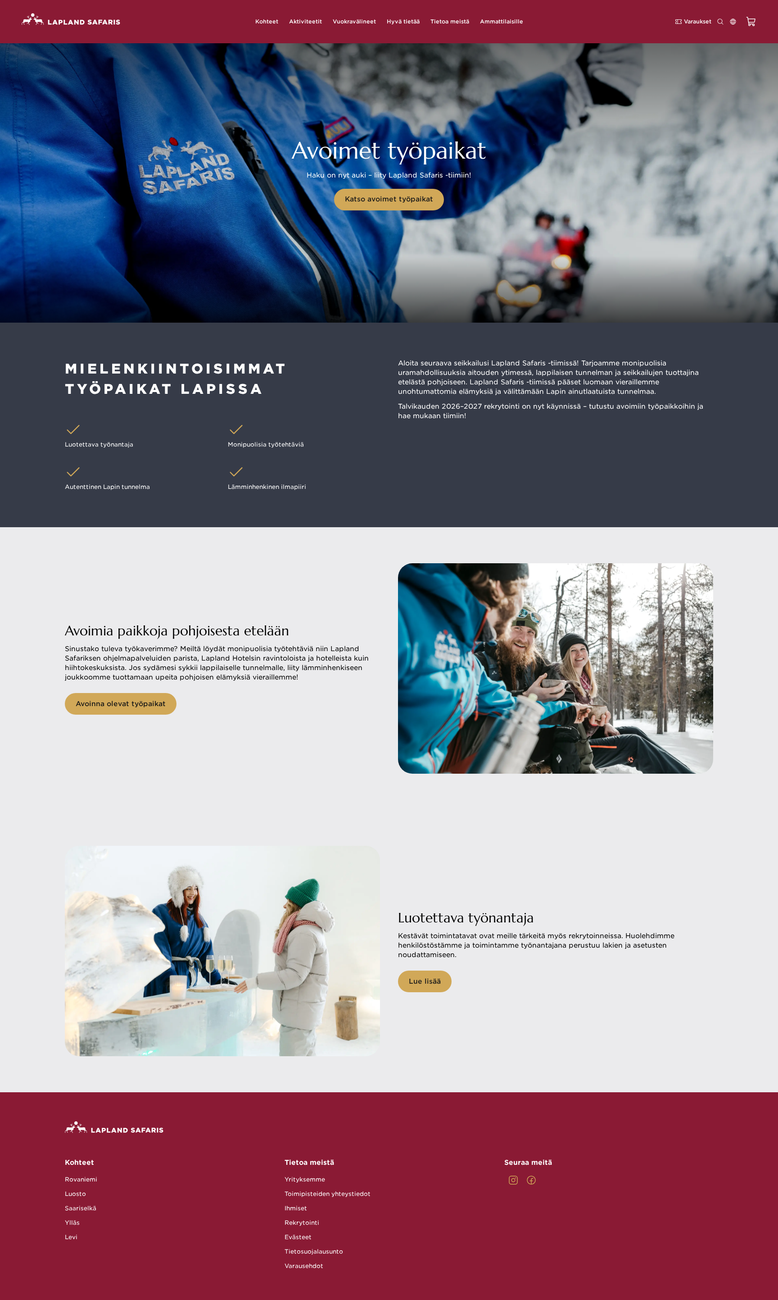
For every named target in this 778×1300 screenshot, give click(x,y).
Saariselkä (80, 1208)
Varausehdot (304, 1266)
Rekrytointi (302, 1222)
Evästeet (298, 1237)
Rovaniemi (81, 1179)
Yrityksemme (305, 1179)
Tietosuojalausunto (314, 1251)
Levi (71, 1237)
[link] (513, 1180)
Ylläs (72, 1222)
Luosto (75, 1194)
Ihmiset (296, 1208)
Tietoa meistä (309, 1163)
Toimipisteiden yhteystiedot (328, 1194)
